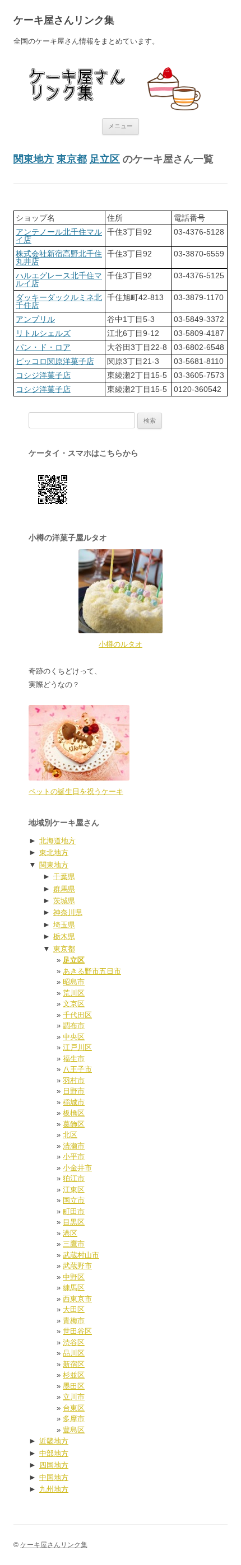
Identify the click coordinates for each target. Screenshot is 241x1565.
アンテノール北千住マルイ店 (59, 235)
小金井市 (77, 1168)
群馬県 (64, 889)
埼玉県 (64, 925)
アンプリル (35, 319)
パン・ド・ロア (43, 347)
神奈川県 (67, 912)
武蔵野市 (77, 1266)
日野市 (74, 1091)
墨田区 (74, 1386)
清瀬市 (74, 1146)
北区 (70, 1134)
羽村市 (74, 1080)
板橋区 (74, 1113)
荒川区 (74, 993)
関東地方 (33, 159)
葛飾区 (74, 1124)
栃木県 (64, 936)
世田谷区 (77, 1331)
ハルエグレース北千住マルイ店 (59, 279)
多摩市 (74, 1418)
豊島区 (74, 1430)
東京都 (72, 159)
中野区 (74, 1277)
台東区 (74, 1408)
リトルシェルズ (43, 333)
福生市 (74, 1058)
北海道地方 (57, 841)
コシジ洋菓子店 (43, 375)
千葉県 (64, 876)
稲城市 (74, 1102)
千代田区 (77, 1015)
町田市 (74, 1211)
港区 (70, 1233)
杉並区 (74, 1375)
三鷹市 (74, 1244)
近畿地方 (53, 1441)
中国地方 (53, 1477)
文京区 (74, 1003)
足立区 (105, 159)
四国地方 (53, 1465)
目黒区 (74, 1222)
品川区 (74, 1353)
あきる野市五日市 (92, 971)
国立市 (74, 1200)
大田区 (74, 1309)
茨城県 (64, 900)
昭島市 (74, 982)
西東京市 (77, 1299)
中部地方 (53, 1453)
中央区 (74, 1037)
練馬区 (74, 1287)
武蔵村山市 (81, 1255)
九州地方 (53, 1489)
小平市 (74, 1156)
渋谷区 (74, 1342)
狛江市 (74, 1178)
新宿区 (74, 1364)
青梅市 (74, 1320)
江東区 (74, 1189)
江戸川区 (77, 1047)
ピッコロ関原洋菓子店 (55, 361)
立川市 (74, 1397)
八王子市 (77, 1069)
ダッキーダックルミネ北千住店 (59, 301)
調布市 (74, 1025)
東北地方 (53, 852)
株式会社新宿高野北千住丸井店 (59, 257)
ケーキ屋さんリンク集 (63, 20)
